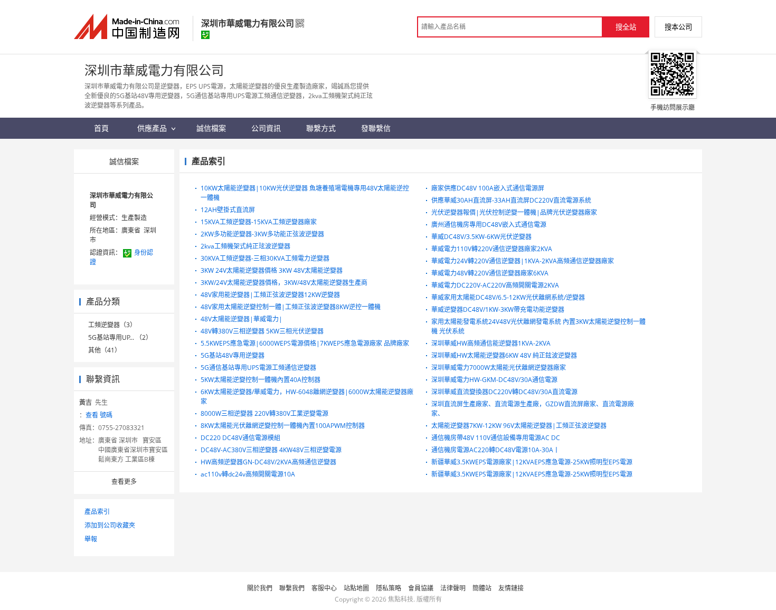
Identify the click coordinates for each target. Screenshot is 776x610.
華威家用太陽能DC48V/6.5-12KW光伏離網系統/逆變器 (508, 297)
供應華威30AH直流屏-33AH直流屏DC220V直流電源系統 (511, 200)
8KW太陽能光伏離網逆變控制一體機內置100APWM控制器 (283, 425)
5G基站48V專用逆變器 (232, 355)
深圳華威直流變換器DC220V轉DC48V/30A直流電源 (504, 391)
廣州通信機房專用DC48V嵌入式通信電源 (488, 224)
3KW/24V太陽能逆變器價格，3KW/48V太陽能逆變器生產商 (284, 282)
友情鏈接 (511, 588)
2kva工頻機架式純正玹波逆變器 (245, 246)
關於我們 (259, 588)
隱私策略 (388, 588)
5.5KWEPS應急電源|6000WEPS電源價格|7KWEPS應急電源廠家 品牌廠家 (305, 343)
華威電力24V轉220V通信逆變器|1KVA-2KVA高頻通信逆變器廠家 (522, 260)
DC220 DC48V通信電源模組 (240, 437)
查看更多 (124, 481)
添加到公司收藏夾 (109, 525)
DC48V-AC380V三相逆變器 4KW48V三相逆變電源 (271, 449)
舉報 (90, 539)
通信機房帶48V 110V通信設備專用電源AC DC (495, 437)
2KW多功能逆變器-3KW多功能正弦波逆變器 (262, 234)
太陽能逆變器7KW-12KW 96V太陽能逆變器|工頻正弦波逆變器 (519, 425)
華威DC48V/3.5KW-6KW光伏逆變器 (481, 236)
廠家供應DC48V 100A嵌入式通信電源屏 (487, 188)
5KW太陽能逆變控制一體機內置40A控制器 (260, 379)
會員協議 (420, 588)
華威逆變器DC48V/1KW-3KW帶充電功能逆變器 (497, 309)
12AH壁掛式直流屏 (228, 209)
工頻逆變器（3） (112, 324)
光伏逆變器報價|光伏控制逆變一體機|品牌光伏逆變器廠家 (514, 212)
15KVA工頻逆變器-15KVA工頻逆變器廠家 (259, 221)
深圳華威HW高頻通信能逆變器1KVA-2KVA (491, 343)
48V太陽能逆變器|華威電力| (241, 318)
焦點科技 (400, 599)
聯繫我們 (292, 588)
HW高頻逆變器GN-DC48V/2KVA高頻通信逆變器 (268, 462)
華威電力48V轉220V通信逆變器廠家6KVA (489, 273)
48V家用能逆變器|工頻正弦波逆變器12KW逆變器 (270, 294)
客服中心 (324, 588)
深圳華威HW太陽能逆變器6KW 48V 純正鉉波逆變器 (504, 355)
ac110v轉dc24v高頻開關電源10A (248, 474)
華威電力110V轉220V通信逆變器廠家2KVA (491, 248)
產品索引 (97, 511)
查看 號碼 (99, 415)
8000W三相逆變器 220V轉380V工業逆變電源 (264, 413)
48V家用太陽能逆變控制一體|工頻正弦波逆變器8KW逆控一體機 (291, 306)
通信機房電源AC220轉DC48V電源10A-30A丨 (495, 449)
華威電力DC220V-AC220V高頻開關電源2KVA (495, 285)
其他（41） (104, 350)
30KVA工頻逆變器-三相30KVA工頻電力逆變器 (265, 258)
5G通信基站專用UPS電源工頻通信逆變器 (258, 367)
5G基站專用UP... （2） (120, 337)
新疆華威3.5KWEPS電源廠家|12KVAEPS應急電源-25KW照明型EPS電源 (531, 462)
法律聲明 (453, 588)
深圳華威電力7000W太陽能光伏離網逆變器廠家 (498, 367)
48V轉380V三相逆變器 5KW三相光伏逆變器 (262, 331)
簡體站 (481, 588)
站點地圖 (356, 588)
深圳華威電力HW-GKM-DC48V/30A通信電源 (494, 379)
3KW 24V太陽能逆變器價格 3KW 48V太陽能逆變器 (272, 270)
